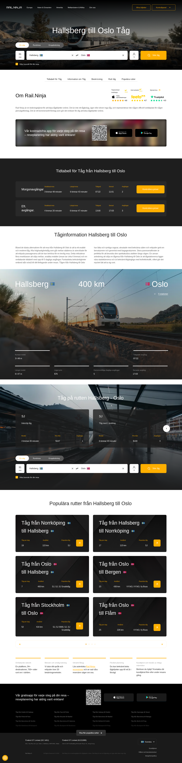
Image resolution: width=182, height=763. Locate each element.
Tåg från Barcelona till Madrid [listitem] (102, 717)
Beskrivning (96, 79)
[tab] (54, 79)
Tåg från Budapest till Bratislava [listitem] (64, 726)
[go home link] (14, 7)
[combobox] (43, 55)
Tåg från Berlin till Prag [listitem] (138, 721)
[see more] (79, 543)
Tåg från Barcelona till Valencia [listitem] (64, 721)
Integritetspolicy (151, 756)
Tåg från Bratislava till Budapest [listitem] (26, 726)
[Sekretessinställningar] (5, 758)
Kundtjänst (153, 748)
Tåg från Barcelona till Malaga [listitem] (141, 717)
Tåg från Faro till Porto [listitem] (61, 712)
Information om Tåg (77, 79)
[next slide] (166, 428)
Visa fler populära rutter (89, 733)
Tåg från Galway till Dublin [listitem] (101, 712)
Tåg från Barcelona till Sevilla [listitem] (25, 721)
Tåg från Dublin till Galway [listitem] (24, 712)
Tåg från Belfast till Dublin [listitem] (101, 721)
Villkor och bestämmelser (148, 752)
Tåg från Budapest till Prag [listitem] (101, 726)
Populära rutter (128, 79)
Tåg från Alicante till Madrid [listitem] (63, 717)
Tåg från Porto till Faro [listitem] (23, 717)
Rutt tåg (112, 79)
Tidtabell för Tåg (54, 79)
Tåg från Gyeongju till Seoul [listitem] (140, 712)
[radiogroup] (40, 45)
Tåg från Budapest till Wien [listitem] (140, 726)
